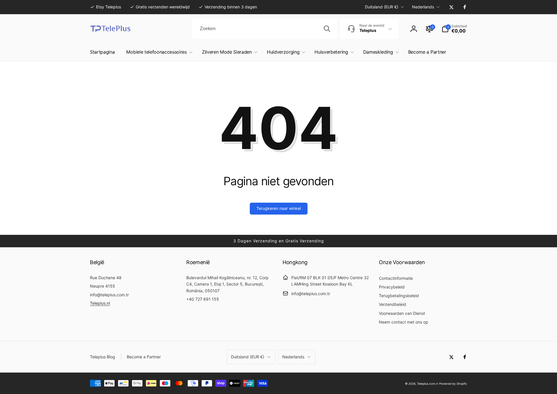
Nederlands (423, 6)
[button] (454, 28)
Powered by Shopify (453, 383)
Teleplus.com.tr (427, 383)
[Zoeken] (327, 29)
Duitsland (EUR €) (381, 6)
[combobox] (264, 29)
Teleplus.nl (100, 303)
